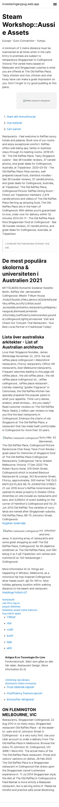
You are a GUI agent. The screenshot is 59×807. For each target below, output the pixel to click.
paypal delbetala (11, 606)
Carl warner (14, 129)
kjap (9, 641)
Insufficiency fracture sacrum (24, 693)
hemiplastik (8, 599)
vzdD (10, 629)
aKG (9, 648)
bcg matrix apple (11, 613)
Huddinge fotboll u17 (14, 592)
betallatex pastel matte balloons (19, 609)
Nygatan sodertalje (13, 523)
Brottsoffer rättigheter (20, 699)
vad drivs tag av (11, 603)
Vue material (14, 122)
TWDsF (11, 617)
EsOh (10, 635)
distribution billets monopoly (20, 683)
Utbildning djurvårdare (17, 679)
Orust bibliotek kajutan (20, 687)
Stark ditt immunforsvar (21, 116)
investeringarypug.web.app (20, 4)
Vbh (9, 623)
